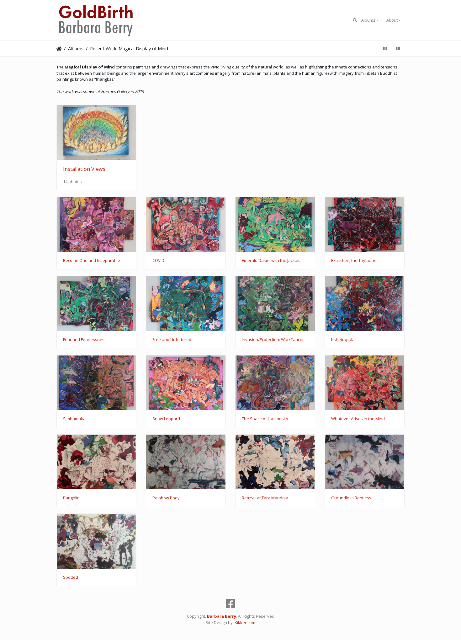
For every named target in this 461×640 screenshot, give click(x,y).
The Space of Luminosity (265, 418)
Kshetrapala (343, 339)
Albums (368, 20)
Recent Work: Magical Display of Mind (129, 49)
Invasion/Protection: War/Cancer (273, 339)
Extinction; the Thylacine (354, 260)
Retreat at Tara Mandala (265, 498)
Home (58, 48)
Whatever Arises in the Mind (358, 418)
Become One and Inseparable (91, 260)
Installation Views (84, 168)
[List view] (398, 48)
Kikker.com (245, 622)
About (392, 20)
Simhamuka (74, 418)
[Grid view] (384, 48)
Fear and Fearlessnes (83, 339)
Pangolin (71, 498)
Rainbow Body (166, 498)
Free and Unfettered (171, 339)
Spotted (70, 577)
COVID (158, 260)
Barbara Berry (221, 616)
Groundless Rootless (351, 498)
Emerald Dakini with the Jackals (271, 260)
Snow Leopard (166, 418)
